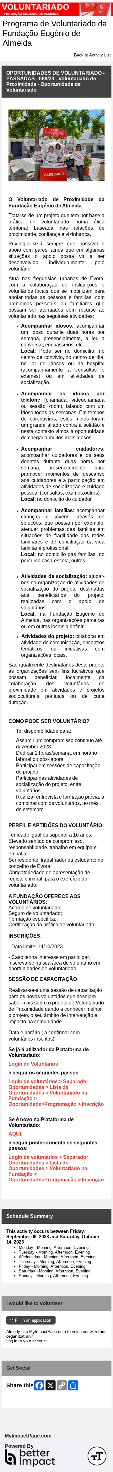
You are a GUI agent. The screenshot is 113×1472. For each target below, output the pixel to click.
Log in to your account (26, 1341)
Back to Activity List (92, 55)
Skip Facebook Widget (26, 1401)
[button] (97, 1456)
